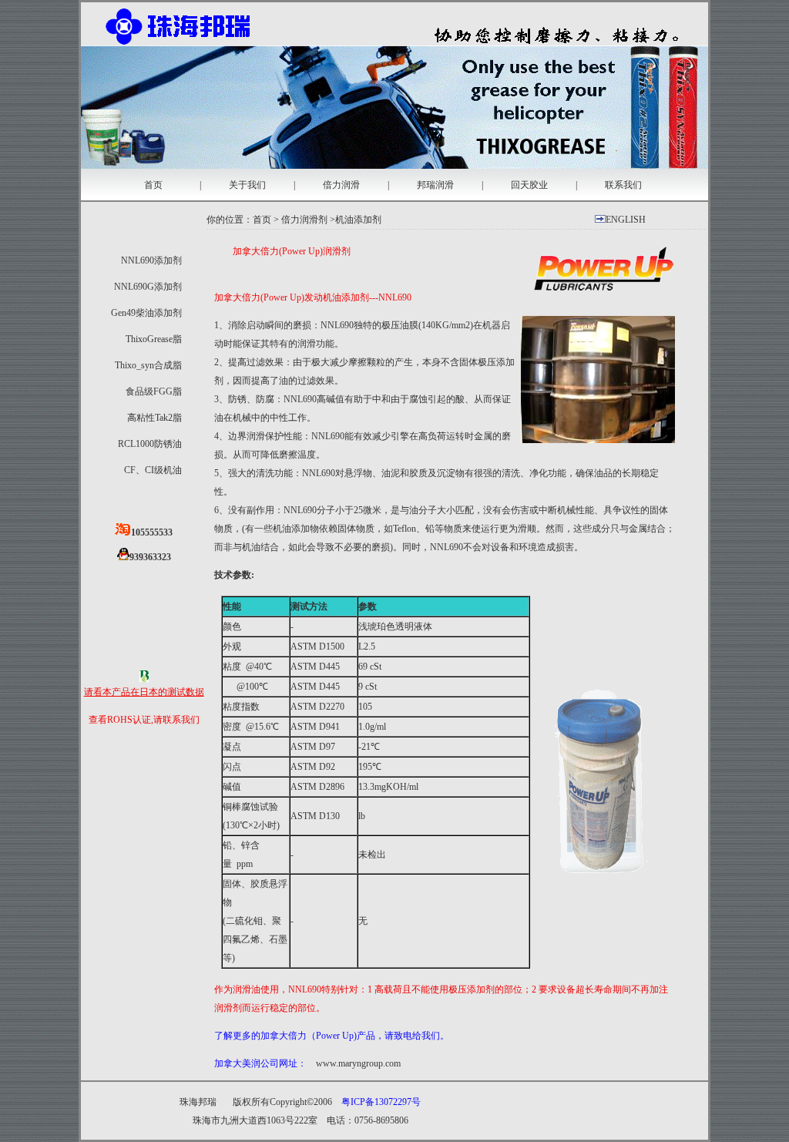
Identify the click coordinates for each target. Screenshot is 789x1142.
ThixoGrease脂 (154, 339)
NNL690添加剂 (151, 260)
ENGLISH (626, 219)
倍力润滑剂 (304, 219)
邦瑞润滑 (435, 185)
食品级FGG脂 (154, 391)
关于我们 (247, 185)
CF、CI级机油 (153, 470)
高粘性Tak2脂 (154, 417)
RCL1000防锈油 (150, 443)
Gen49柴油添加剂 (146, 312)
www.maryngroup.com (358, 1063)
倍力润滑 (341, 185)
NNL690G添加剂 (148, 286)
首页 (153, 185)
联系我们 (623, 185)
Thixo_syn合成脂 (148, 365)
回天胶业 (529, 185)
